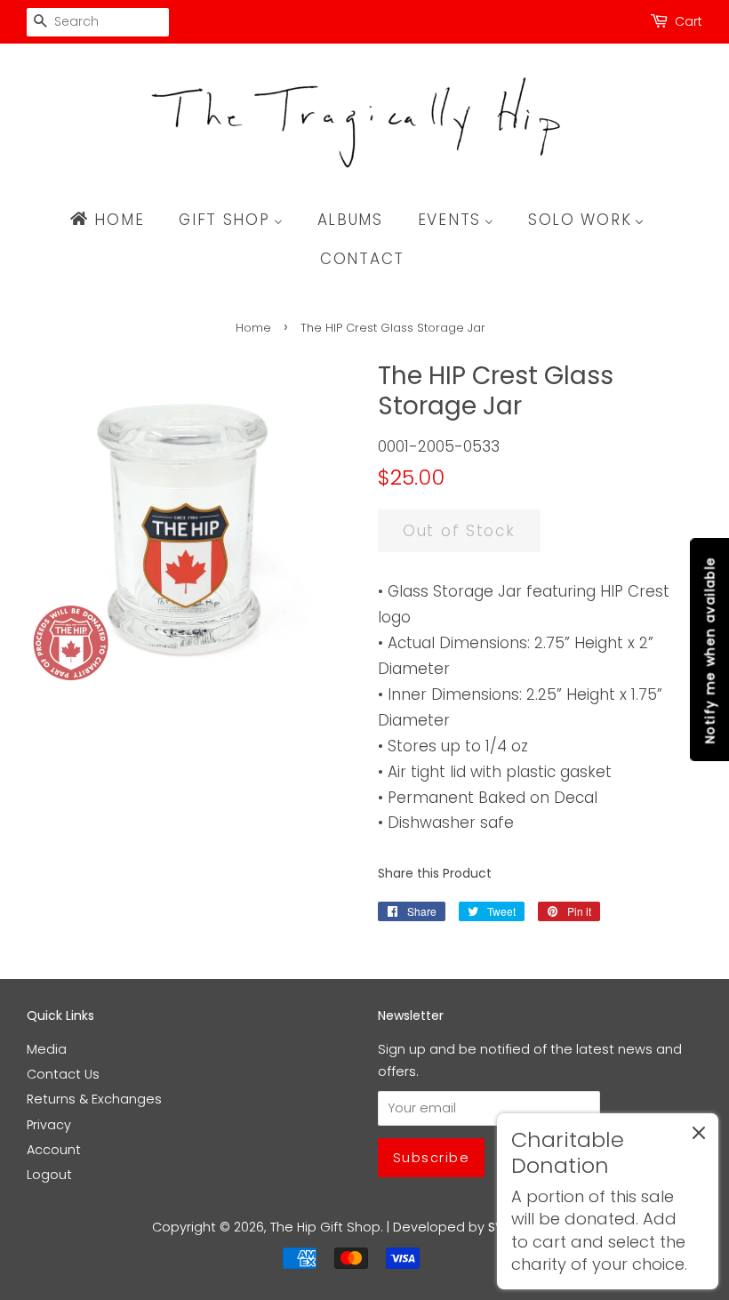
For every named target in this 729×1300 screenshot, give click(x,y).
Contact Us (63, 1074)
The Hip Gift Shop (325, 1227)
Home (253, 327)
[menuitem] (115, 219)
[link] (607, 1201)
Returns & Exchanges (94, 1099)
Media (47, 1049)
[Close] (699, 1136)
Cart (688, 21)
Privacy (49, 1125)
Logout (49, 1175)
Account (54, 1150)
